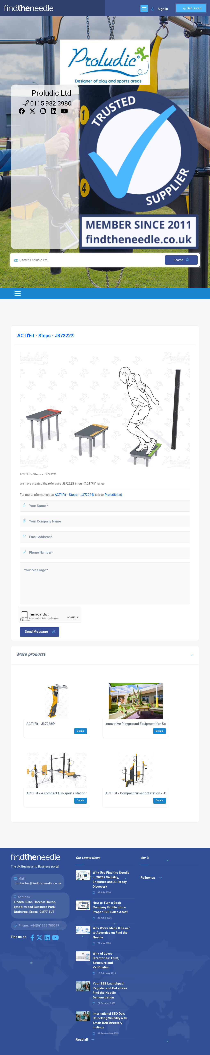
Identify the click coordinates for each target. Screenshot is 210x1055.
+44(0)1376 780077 (44, 925)
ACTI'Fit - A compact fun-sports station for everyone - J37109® (74, 793)
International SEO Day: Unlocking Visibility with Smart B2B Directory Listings (110, 1020)
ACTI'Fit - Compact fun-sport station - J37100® (141, 793)
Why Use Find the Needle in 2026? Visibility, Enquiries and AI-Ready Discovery (111, 879)
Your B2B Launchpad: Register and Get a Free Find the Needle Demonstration (110, 990)
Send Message (36, 632)
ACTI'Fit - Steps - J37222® (74, 495)
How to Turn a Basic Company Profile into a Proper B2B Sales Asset (110, 907)
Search (179, 260)
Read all (82, 1039)
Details (80, 731)
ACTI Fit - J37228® (40, 724)
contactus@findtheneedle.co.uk (38, 883)
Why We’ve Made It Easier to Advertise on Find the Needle (111, 932)
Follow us (148, 878)
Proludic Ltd (51, 93)
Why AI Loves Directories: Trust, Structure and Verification (106, 960)
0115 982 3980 (50, 103)
